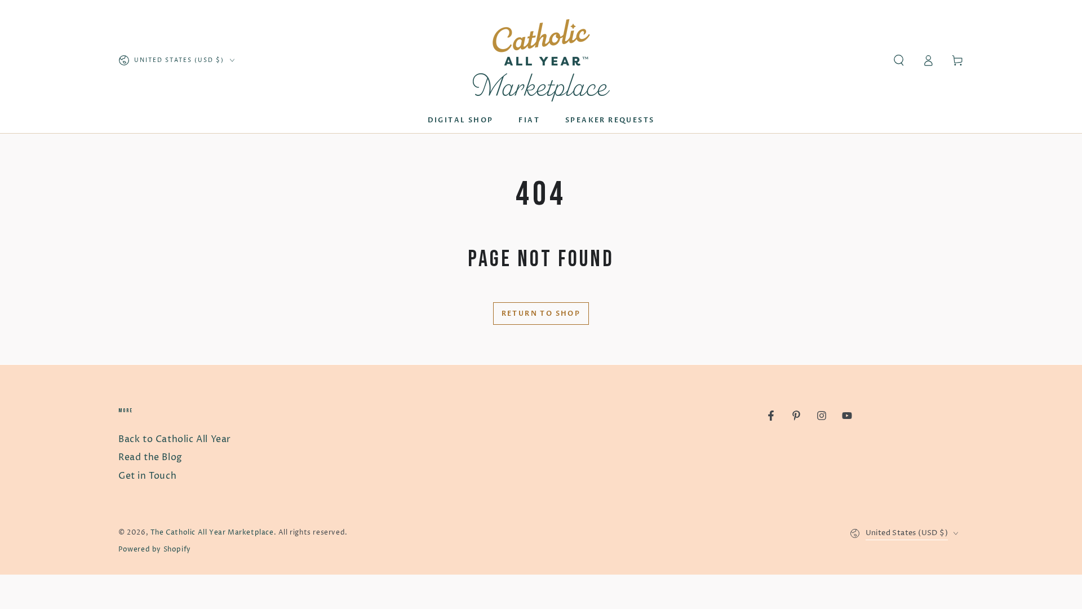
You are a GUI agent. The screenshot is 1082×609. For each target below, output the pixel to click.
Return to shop (541, 313)
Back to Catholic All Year (174, 439)
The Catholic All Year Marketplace (212, 532)
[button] (899, 60)
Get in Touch (147, 476)
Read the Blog (150, 457)
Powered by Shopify (154, 549)
